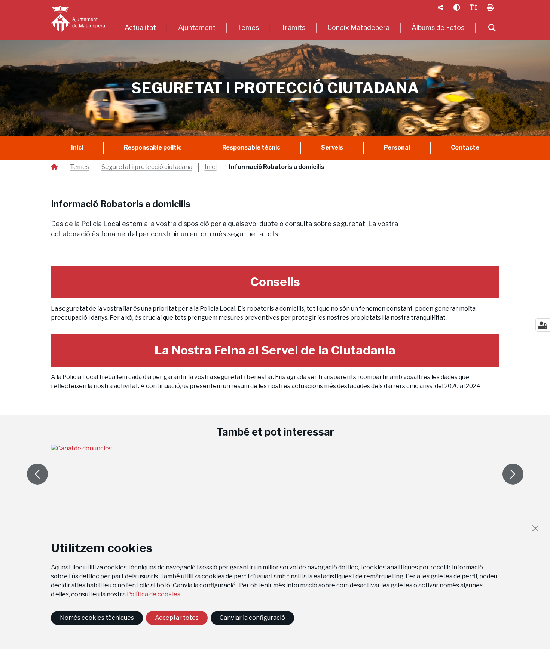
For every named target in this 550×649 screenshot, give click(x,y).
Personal (397, 147)
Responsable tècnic (251, 147)
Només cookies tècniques (97, 617)
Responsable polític (152, 147)
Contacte (465, 147)
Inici (77, 147)
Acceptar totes (177, 617)
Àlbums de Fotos (438, 27)
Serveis (332, 147)
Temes (248, 27)
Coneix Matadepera (358, 27)
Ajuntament (197, 27)
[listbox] (440, 7)
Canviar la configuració (252, 617)
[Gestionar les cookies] (542, 325)
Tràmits (293, 27)
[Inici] (78, 19)
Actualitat (140, 27)
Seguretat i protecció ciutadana (146, 167)
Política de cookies (153, 594)
